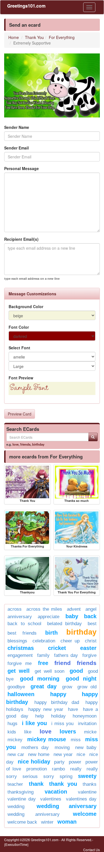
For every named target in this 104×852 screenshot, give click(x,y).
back (90, 616)
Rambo (58, 769)
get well (18, 671)
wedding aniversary (67, 806)
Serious (30, 776)
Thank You (34, 37)
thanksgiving (20, 792)
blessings (17, 641)
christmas (20, 648)
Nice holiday (34, 761)
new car (15, 754)
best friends (22, 633)
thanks (90, 784)
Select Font (19, 347)
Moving (62, 747)
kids (11, 732)
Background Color (26, 306)
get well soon (49, 671)
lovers (68, 731)
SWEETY (87, 776)
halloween (20, 694)
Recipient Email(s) (21, 239)
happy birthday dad (56, 702)
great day (44, 686)
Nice (81, 754)
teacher (15, 784)
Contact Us (91, 849)
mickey (14, 739)
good (76, 671)
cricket (57, 648)
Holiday (58, 716)
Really (76, 769)
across (14, 609)
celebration (43, 641)
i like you (34, 723)
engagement (20, 655)
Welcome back (22, 822)
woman (67, 822)
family (43, 655)
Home (13, 37)
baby (71, 616)
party (59, 762)
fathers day (66, 655)
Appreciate (48, 616)
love (15, 444)
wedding (15, 806)
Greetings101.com (26, 6)
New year (63, 754)
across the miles (44, 609)
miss (76, 739)
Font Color (19, 327)
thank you (63, 784)
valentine (87, 792)
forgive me (19, 663)
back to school (24, 623)
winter (47, 822)
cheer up (70, 641)
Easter (88, 648)
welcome (85, 814)
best (92, 623)
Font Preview (21, 377)
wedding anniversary (33, 814)
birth (51, 633)
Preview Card (19, 414)
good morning (40, 679)
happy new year (45, 709)
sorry (48, 776)
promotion (36, 769)
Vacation (56, 792)
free (43, 663)
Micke (90, 732)
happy (58, 694)
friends (25, 444)
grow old (87, 686)
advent (74, 609)
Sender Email (16, 148)
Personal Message (21, 168)
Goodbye (16, 686)
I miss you (62, 723)
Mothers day (35, 747)
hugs (12, 723)
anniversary (19, 616)
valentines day (81, 799)
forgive (89, 655)
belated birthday (64, 623)
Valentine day (21, 799)
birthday (38, 444)
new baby (86, 747)
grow (67, 686)
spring (66, 776)
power (75, 762)
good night (81, 679)
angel (91, 609)
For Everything (62, 37)
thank (36, 784)
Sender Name (16, 127)
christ (91, 641)
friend (62, 663)
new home (38, 754)
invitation (87, 723)
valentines (50, 799)
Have (73, 709)
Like (27, 732)
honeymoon (85, 716)
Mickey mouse (46, 739)
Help (39, 716)
